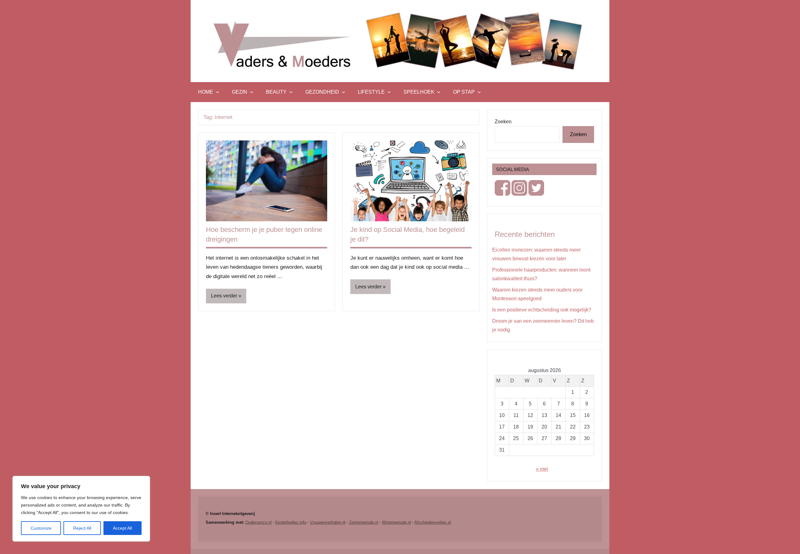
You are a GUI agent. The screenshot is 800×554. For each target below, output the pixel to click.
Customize (41, 528)
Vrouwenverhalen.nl (327, 522)
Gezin (239, 92)
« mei (542, 469)
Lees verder (224, 295)
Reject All (82, 528)
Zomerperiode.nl (363, 522)
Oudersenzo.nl (258, 522)
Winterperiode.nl (396, 522)
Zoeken (503, 121)
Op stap (464, 92)
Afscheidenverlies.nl (432, 522)
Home (205, 92)
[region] (81, 509)
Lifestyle (371, 92)
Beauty (276, 92)
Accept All (122, 528)
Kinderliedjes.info (290, 522)
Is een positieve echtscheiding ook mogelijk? (541, 309)
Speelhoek (418, 92)
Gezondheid (322, 92)
